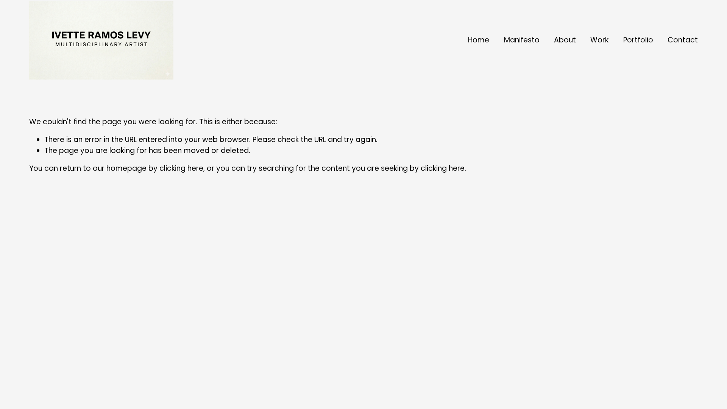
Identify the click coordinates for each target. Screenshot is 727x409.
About (565, 40)
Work (599, 40)
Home (478, 40)
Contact (683, 40)
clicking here (181, 168)
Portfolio (638, 40)
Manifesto (522, 40)
